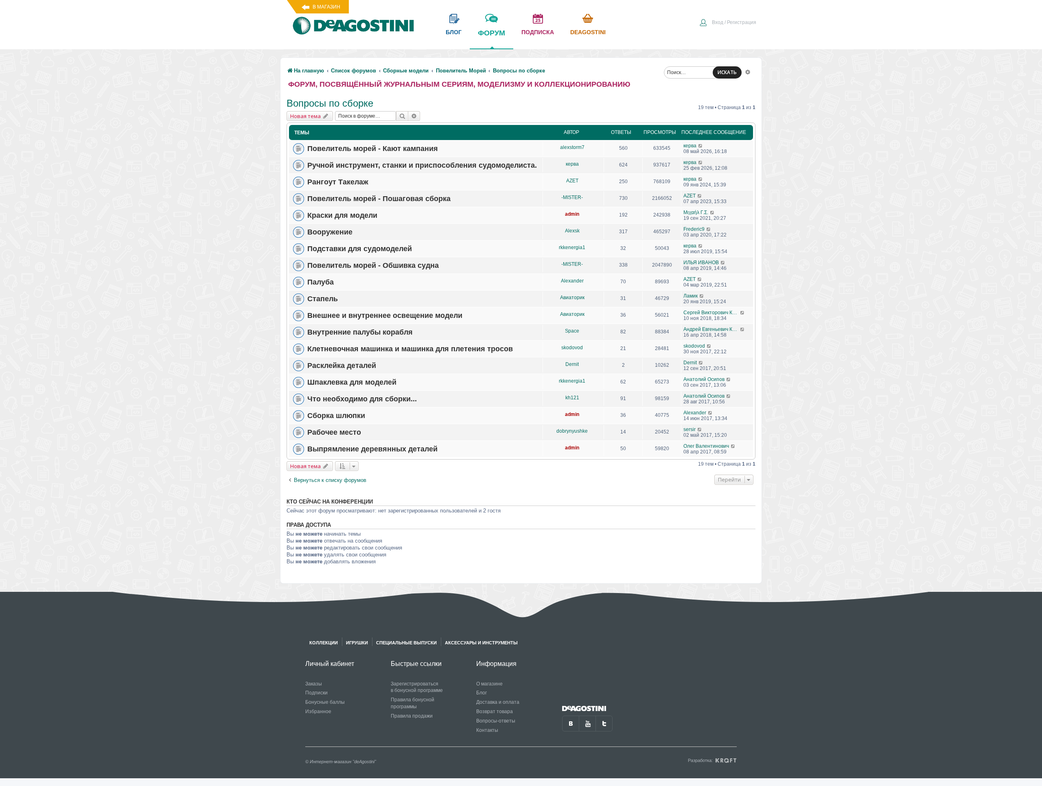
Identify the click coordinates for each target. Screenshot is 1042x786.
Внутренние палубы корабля (360, 332)
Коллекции (323, 642)
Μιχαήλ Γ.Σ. (695, 212)
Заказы (313, 684)
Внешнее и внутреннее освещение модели (384, 315)
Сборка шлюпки (336, 416)
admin (572, 214)
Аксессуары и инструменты (481, 642)
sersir (689, 429)
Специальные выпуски (406, 642)
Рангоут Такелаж (337, 182)
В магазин (326, 7)
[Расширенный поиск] (747, 71)
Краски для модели (342, 215)
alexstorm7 (572, 147)
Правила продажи (412, 716)
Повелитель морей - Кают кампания (372, 149)
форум (491, 33)
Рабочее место (334, 432)
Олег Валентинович (706, 446)
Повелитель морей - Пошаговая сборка (379, 199)
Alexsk (572, 231)
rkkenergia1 (572, 247)
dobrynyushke (572, 431)
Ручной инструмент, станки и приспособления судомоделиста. (422, 165)
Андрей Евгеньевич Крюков (711, 329)
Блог (481, 693)
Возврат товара (494, 711)
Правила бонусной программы (412, 703)
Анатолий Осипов (704, 379)
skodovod (572, 347)
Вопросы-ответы (495, 721)
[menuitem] (727, 23)
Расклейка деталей (341, 365)
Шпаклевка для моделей (351, 382)
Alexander (572, 281)
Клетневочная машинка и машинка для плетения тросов (410, 349)
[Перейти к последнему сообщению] (700, 146)
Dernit (572, 364)
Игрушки (357, 642)
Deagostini (588, 32)
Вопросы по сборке (330, 103)
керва (689, 146)
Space (572, 331)
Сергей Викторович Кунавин (711, 312)
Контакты (487, 730)
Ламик (690, 296)
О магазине (489, 684)
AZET (572, 181)
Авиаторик (572, 297)
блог (454, 32)
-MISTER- (572, 197)
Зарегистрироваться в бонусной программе (417, 687)
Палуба (320, 282)
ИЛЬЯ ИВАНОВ (701, 262)
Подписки (316, 693)
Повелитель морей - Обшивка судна (373, 265)
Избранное (318, 711)
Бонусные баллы (325, 702)
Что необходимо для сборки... (362, 399)
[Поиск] (402, 116)
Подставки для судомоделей (359, 249)
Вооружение (329, 232)
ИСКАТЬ (727, 72)
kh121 (572, 398)
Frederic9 (694, 229)
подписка (537, 32)
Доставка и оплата (497, 702)
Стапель (322, 299)
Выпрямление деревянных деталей (372, 449)
